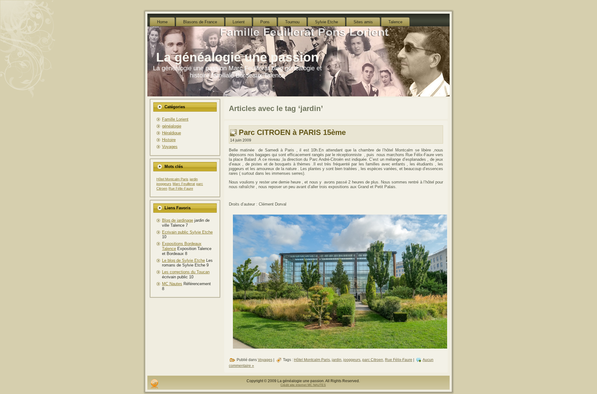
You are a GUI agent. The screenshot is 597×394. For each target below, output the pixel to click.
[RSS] (154, 384)
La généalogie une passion (237, 57)
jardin (194, 179)
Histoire (169, 139)
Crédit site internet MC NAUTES (303, 385)
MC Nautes (172, 283)
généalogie (171, 126)
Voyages (170, 146)
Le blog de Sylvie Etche (183, 260)
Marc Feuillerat (184, 184)
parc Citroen (372, 360)
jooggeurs (163, 184)
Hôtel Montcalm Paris (172, 179)
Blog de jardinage (177, 220)
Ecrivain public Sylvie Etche (187, 232)
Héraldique (171, 133)
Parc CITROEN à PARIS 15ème (292, 132)
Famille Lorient (175, 119)
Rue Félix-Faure (181, 188)
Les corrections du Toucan (186, 272)
